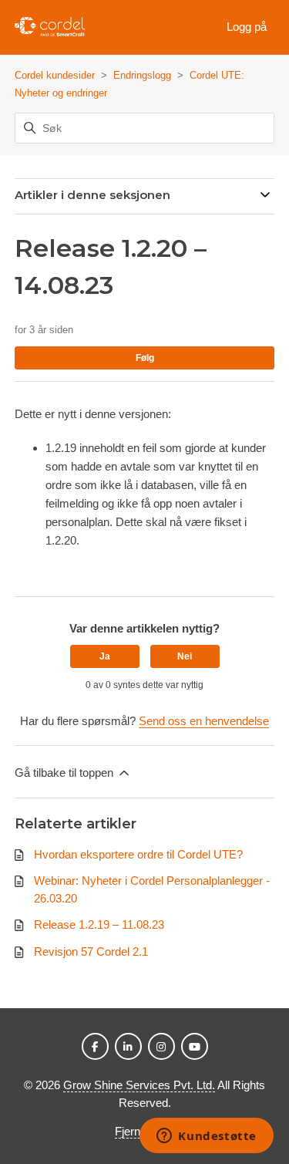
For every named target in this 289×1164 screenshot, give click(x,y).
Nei (184, 656)
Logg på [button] (247, 26)
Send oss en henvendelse (204, 720)
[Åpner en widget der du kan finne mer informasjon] (206, 1137)
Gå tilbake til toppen (65, 772)
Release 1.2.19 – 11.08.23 (99, 924)
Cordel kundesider (55, 75)
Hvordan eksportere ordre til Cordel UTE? (138, 854)
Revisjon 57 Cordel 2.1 (91, 951)
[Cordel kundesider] (50, 27)
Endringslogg (142, 75)
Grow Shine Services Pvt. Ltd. (139, 1084)
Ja (104, 656)
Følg (145, 358)
